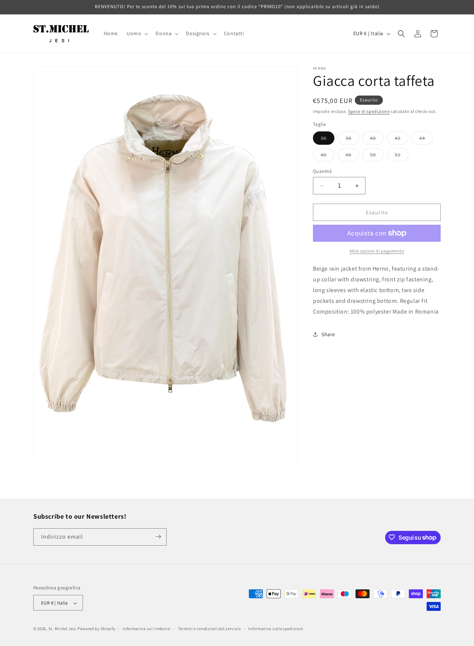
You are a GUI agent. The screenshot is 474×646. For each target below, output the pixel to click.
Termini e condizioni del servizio (209, 628)
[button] (136, 33)
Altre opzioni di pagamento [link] (377, 251)
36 (327, 139)
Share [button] (328, 334)
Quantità (322, 171)
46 (327, 156)
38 (352, 139)
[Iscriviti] (158, 536)
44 (426, 139)
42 (401, 139)
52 (401, 156)
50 (377, 156)
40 (377, 139)
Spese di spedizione (369, 111)
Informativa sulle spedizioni (275, 628)
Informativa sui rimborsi (147, 628)
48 (352, 156)
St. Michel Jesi (63, 629)
